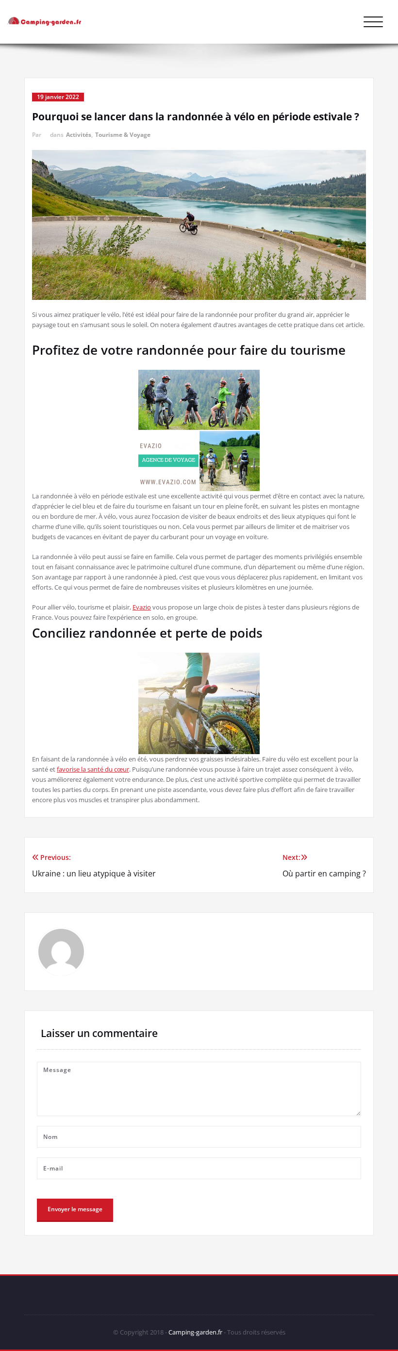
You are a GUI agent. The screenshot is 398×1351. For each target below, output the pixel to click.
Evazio (142, 607)
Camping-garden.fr (195, 1332)
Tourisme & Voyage (122, 135)
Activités (78, 135)
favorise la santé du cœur (93, 769)
